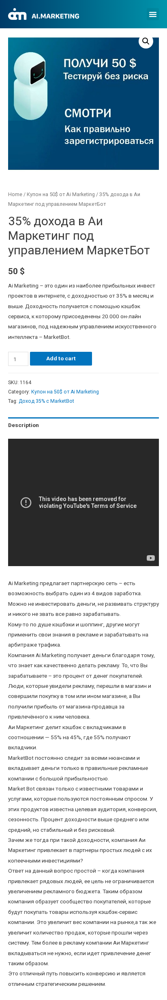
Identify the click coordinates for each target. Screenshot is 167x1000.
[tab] (83, 425)
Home (15, 194)
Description (23, 425)
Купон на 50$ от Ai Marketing (61, 194)
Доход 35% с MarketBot (46, 401)
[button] (153, 14)
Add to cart (61, 358)
